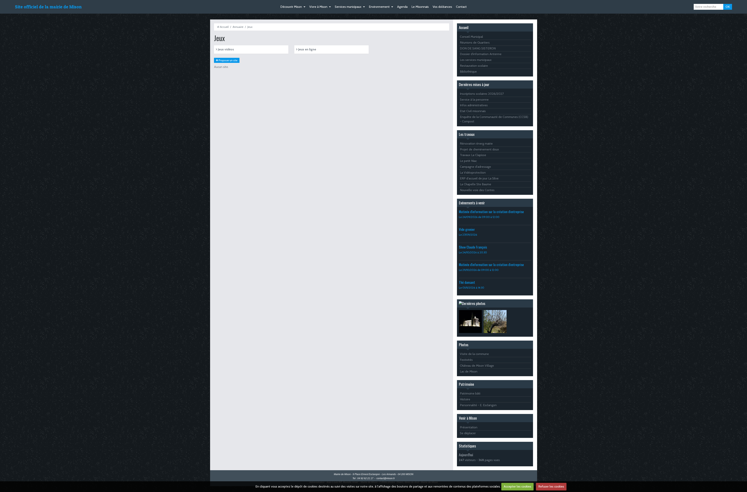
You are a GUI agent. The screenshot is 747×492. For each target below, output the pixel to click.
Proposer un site (228, 60)
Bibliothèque (468, 71)
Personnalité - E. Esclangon (478, 405)
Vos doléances (442, 7)
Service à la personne (474, 99)
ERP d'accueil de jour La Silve (479, 178)
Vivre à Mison (318, 7)
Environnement (379, 7)
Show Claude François (473, 247)
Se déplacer (468, 433)
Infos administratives (474, 105)
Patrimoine (466, 384)
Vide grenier (467, 229)
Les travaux (466, 134)
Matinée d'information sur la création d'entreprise (491, 211)
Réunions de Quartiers (475, 42)
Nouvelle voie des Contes (477, 190)
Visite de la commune (474, 354)
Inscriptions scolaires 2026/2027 (482, 94)
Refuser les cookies (551, 486)
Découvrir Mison (291, 7)
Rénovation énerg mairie (476, 143)
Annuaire (238, 27)
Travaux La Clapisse (473, 155)
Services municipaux (348, 7)
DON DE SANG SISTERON (478, 48)
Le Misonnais (420, 7)
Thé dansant (467, 282)
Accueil (224, 27)
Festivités (466, 360)
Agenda (402, 7)
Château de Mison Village (477, 365)
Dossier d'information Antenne (481, 54)
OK (728, 7)
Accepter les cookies (517, 486)
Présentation (468, 427)
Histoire (465, 399)
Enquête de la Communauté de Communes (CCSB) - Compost (494, 119)
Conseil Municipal (471, 37)
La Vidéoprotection (473, 172)
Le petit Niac (468, 161)
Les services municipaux (476, 60)
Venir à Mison (468, 418)
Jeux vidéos (225, 49)
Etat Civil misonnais (473, 111)
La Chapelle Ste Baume (475, 184)
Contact (461, 7)
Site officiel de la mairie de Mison (48, 7)
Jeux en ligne (306, 49)
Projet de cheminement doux (479, 149)
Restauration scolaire (474, 66)
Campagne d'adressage (475, 167)
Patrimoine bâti (470, 393)
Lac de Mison (468, 371)
